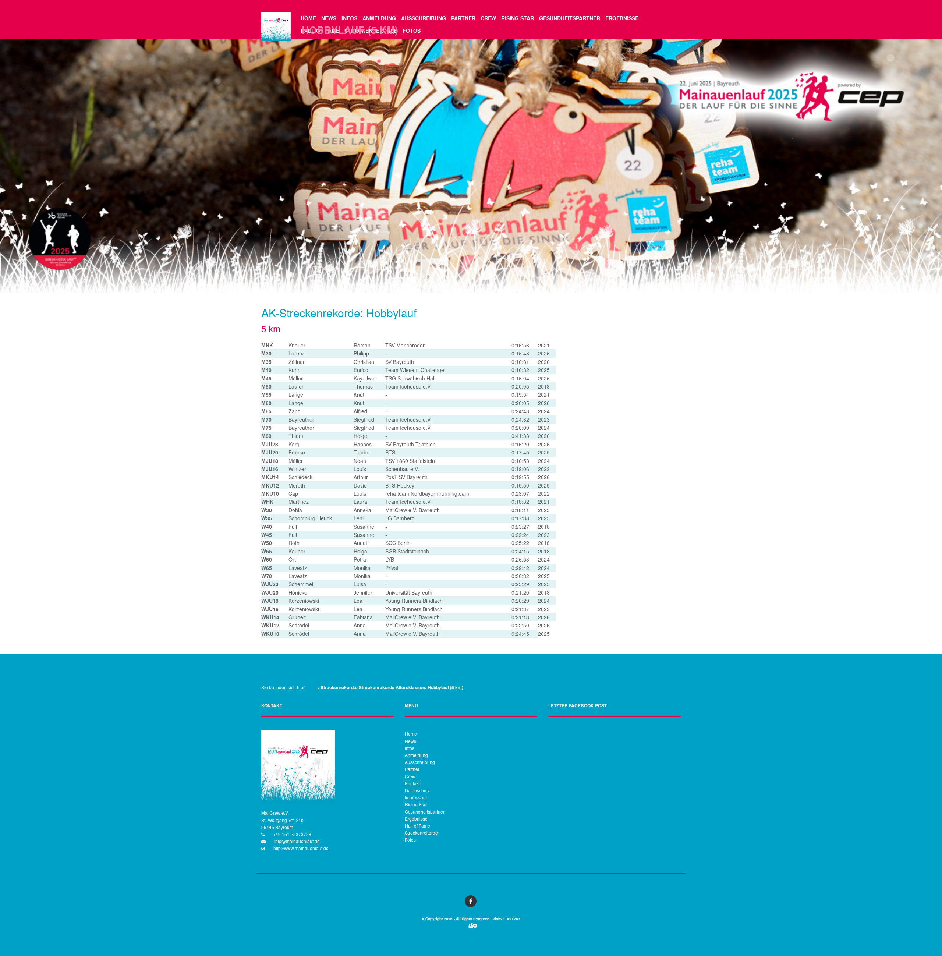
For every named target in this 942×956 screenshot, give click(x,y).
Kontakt (412, 783)
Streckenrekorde (337, 687)
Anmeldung (379, 18)
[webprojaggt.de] (472, 927)
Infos (349, 18)
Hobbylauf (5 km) (444, 687)
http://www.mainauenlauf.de (300, 848)
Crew (488, 18)
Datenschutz (417, 790)
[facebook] (471, 901)
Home (308, 18)
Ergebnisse (621, 18)
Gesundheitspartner (569, 18)
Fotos (412, 30)
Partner (463, 18)
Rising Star (517, 18)
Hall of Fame (417, 825)
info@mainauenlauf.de (296, 841)
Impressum (416, 797)
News (328, 18)
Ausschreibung (423, 18)
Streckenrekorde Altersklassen (391, 687)
